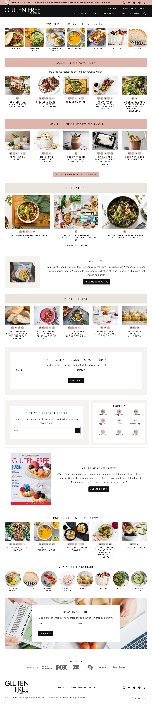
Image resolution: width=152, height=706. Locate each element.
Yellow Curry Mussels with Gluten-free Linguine (124, 236)
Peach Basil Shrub (17, 158)
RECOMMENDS (109, 14)
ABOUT (74, 14)
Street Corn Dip (76, 102)
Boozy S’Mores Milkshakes (134, 158)
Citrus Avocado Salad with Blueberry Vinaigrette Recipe (105, 552)
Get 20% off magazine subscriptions (76, 175)
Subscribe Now (98, 489)
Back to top (141, 698)
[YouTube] (129, 2)
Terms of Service (61, 698)
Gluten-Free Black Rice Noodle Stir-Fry (76, 333)
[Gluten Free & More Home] (22, 11)
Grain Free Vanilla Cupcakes (134, 333)
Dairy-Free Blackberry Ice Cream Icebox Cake (105, 160)
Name (19, 370)
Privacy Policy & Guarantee (45, 698)
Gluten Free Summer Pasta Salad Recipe (17, 104)
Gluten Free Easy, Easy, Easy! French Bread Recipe (17, 335)
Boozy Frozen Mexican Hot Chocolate (76, 159)
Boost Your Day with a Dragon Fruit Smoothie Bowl (47, 335)
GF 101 (122, 14)
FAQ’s (142, 8)
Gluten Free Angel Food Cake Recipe (105, 333)
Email (81, 370)
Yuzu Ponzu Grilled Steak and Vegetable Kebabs (105, 105)
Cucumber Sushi (134, 548)
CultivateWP (80, 698)
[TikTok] (144, 2)
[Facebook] (134, 2)
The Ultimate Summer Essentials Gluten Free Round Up (76, 237)
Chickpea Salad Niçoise (17, 549)
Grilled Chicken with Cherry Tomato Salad (46, 104)
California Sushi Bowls (76, 549)
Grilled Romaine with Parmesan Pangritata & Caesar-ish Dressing (134, 106)
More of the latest (76, 245)
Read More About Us (96, 282)
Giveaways (135, 14)
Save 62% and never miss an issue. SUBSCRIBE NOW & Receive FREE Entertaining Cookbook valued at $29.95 (60, 2)
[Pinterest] (139, 2)
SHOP (95, 14)
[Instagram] (123, 2)
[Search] (144, 13)
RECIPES (85, 14)
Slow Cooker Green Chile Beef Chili (27, 236)
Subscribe (76, 380)
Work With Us (130, 8)
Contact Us (113, 8)
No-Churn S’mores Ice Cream (46, 159)
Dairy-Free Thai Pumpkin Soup (47, 549)
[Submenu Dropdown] (90, 13)
